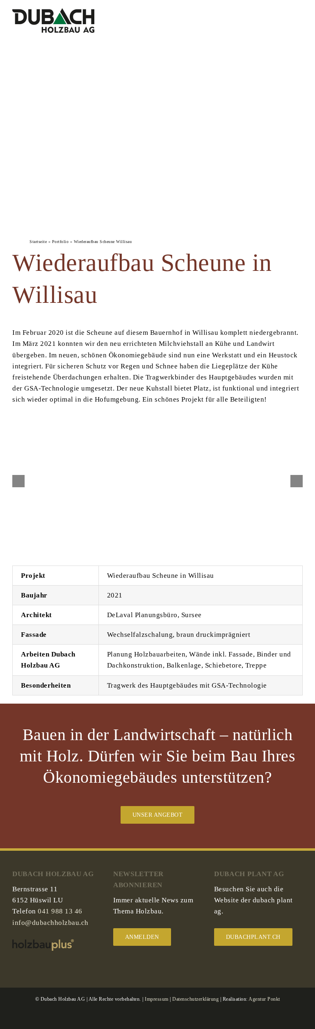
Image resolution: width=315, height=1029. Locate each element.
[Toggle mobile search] (284, 20)
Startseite (38, 241)
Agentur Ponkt (264, 999)
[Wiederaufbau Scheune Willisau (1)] (158, 429)
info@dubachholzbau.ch (50, 923)
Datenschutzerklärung (195, 999)
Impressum (157, 999)
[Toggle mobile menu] (299, 20)
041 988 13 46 (60, 911)
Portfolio (60, 241)
